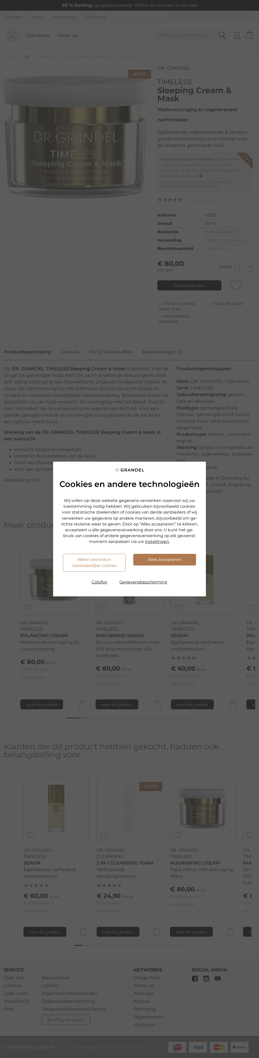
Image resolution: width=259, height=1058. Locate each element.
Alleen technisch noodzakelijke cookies (94, 562)
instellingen (157, 541)
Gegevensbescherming (143, 582)
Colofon (99, 582)
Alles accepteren (165, 559)
